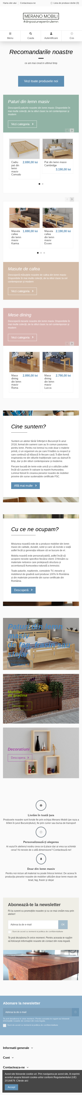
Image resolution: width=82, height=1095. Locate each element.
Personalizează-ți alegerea (41, 842)
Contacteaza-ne (28, 3)
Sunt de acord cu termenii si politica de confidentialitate (37, 931)
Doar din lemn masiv (41, 868)
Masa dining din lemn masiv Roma (16, 381)
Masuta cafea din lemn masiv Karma (16, 237)
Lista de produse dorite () (66, 3)
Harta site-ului (10, 3)
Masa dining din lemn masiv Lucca (49, 381)
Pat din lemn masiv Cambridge (55, 164)
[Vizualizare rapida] (25, 158)
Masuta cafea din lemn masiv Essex (49, 237)
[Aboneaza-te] (75, 1012)
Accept (11, 1087)
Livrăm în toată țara (41, 815)
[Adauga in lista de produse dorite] (24, 158)
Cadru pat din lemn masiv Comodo (16, 168)
